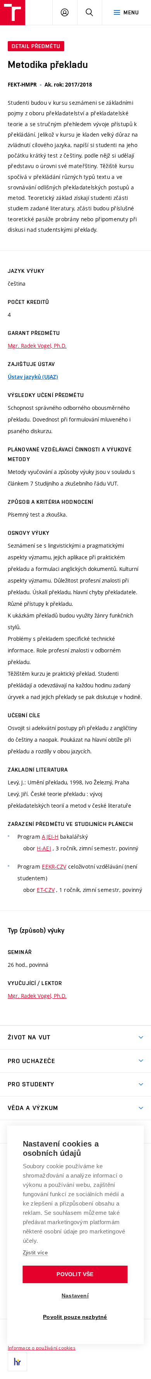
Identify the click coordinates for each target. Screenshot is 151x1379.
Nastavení (75, 1296)
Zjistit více (35, 1253)
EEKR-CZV (54, 866)
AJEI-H (50, 836)
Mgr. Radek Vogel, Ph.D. (37, 345)
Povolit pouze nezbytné (75, 1317)
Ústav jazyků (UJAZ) (33, 376)
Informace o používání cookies (42, 1347)
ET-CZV (46, 889)
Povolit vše (75, 1274)
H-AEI (44, 848)
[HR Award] (17, 1361)
